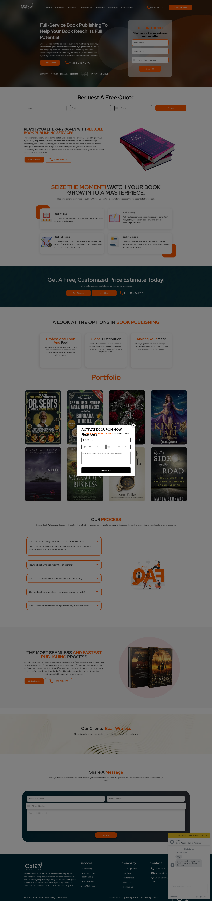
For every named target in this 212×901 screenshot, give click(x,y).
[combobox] (109, 446)
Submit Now (106, 470)
